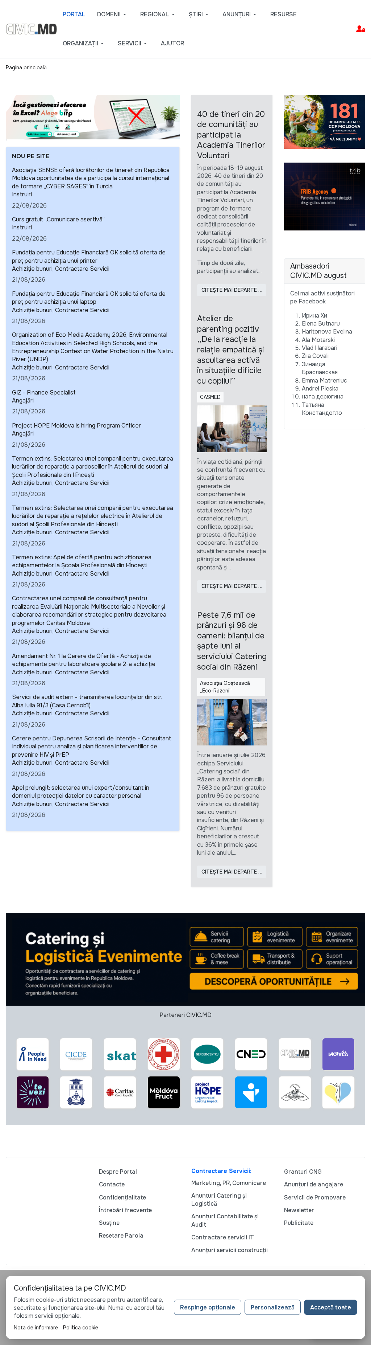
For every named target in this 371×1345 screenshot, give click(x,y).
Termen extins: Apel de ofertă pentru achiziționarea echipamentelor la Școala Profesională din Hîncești (81, 561)
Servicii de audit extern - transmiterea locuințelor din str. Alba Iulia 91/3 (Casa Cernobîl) (87, 701)
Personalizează (273, 1307)
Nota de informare (36, 1327)
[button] (112, 14)
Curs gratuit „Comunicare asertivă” (58, 219)
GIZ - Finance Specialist (44, 392)
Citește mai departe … (231, 290)
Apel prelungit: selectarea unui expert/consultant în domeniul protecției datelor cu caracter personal (80, 792)
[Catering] (185, 958)
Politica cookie (80, 1327)
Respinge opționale (207, 1307)
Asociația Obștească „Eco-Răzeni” (225, 687)
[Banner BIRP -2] (93, 116)
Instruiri (22, 194)
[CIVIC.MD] (31, 28)
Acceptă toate (330, 1307)
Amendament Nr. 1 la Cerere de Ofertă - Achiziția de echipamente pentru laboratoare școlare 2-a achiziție (83, 660)
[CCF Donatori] (324, 121)
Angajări (23, 400)
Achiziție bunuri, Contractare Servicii (60, 269)
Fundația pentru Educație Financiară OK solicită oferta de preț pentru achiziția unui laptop (89, 298)
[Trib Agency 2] (324, 196)
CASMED (210, 397)
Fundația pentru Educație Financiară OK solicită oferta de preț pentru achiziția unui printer (89, 256)
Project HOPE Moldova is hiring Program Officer (76, 425)
